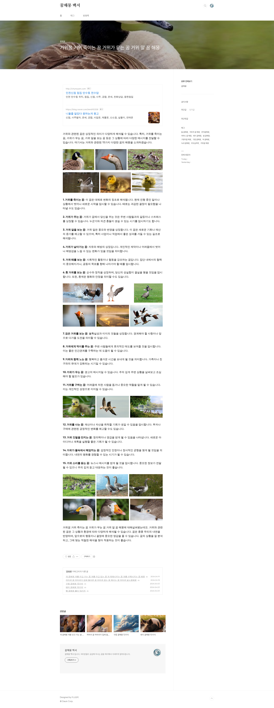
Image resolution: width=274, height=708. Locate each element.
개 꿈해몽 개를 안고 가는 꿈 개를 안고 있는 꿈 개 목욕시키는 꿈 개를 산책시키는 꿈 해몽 (105, 576)
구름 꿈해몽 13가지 (74, 583)
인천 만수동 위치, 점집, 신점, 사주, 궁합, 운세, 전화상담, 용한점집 (99, 96)
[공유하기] (73, 556)
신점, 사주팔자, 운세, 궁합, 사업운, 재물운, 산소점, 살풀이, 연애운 (99, 117)
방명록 (86, 15)
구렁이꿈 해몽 (186, 139)
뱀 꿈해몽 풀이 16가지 (76, 591)
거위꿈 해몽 (205, 143)
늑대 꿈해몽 (185, 143)
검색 (205, 6)
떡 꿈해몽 (206, 139)
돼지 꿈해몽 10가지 (74, 587)
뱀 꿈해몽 (206, 136)
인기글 (192, 110)
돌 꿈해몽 (184, 132)
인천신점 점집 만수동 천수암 (82, 92)
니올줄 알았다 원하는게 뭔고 (82, 113)
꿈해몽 (69, 571)
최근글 (183, 110)
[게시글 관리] (77, 556)
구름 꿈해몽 (197, 139)
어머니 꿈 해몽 (186, 136)
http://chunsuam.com (76, 88)
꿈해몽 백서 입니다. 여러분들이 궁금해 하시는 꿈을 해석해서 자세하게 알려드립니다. (97, 654)
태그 (72, 15)
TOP (211, 698)
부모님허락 (195, 143)
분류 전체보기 (186, 81)
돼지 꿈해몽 (197, 136)
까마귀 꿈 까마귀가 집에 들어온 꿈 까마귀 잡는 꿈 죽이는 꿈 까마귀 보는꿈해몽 (101, 580)
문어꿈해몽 (205, 132)
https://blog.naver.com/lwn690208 (82, 109)
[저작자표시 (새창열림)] (94, 556)
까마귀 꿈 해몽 (195, 132)
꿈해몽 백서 (70, 6)
